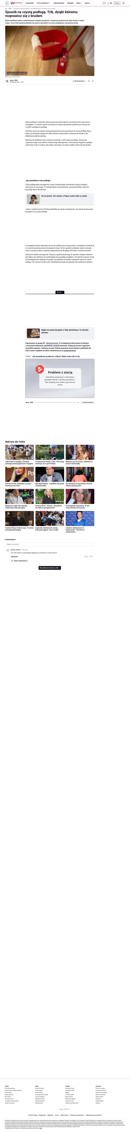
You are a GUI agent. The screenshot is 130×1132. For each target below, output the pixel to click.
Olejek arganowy (9, 1094)
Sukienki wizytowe (39, 1101)
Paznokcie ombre (9, 1099)
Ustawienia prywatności (93, 1115)
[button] (109, 3)
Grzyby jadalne (99, 1101)
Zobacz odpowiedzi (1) (21, 560)
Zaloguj (117, 3)
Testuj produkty (43, 3)
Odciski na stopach (10, 1103)
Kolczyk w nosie (69, 1101)
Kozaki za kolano (39, 1088)
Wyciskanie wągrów (70, 1099)
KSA (16, 80)
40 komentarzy (80, 81)
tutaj (40, 1128)
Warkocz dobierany (101, 1094)
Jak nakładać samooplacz (11, 1101)
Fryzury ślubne (39, 1090)
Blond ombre (8, 1092)
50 (87, 556)
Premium (70, 3)
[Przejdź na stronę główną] (7, 4)
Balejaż (67, 1092)
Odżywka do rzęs (69, 1088)
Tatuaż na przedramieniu (71, 1103)
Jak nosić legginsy (40, 1096)
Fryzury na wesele (100, 1088)
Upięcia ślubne (99, 1096)
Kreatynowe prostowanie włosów (13, 1090)
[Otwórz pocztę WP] (104, 3)
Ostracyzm (98, 1099)
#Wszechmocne (58, 3)
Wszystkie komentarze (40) (49, 568)
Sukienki (98, 1103)
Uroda (87, 3)
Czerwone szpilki (69, 1094)
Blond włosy (8, 1096)
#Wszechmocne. (52, 343)
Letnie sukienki (39, 1092)
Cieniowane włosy (70, 1090)
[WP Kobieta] (18, 3)
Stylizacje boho (39, 1103)
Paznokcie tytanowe (101, 1090)
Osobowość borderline (101, 1092)
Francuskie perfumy (10, 1088)
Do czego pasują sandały (41, 1094)
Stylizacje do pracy (40, 1099)
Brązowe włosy (69, 1096)
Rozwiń (59, 292)
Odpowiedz (14, 556)
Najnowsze (30, 3)
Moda (78, 3)
